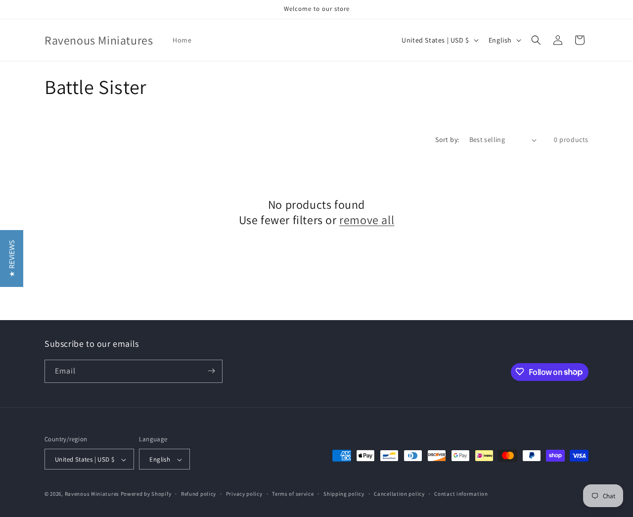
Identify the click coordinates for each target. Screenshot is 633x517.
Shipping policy (343, 493)
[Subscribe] (211, 370)
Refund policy (198, 493)
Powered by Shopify (146, 494)
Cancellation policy (399, 493)
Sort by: (447, 139)
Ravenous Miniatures (92, 494)
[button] (536, 40)
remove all (366, 220)
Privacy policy (244, 493)
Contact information (461, 493)
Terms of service (293, 493)
